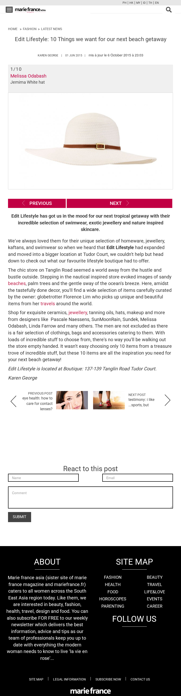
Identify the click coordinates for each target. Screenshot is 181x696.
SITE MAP (36, 679)
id (144, 2)
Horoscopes (112, 598)
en (157, 2)
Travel (154, 584)
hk (131, 2)
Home (12, 29)
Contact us (140, 679)
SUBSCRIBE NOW (108, 679)
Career (154, 606)
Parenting (112, 606)
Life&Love (154, 591)
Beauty (155, 577)
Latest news (51, 29)
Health (113, 584)
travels (48, 303)
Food (112, 591)
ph (125, 2)
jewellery (78, 312)
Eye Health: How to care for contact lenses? (37, 403)
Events (154, 598)
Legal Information (69, 679)
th (150, 2)
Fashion (30, 29)
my (138, 2)
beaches (17, 283)
